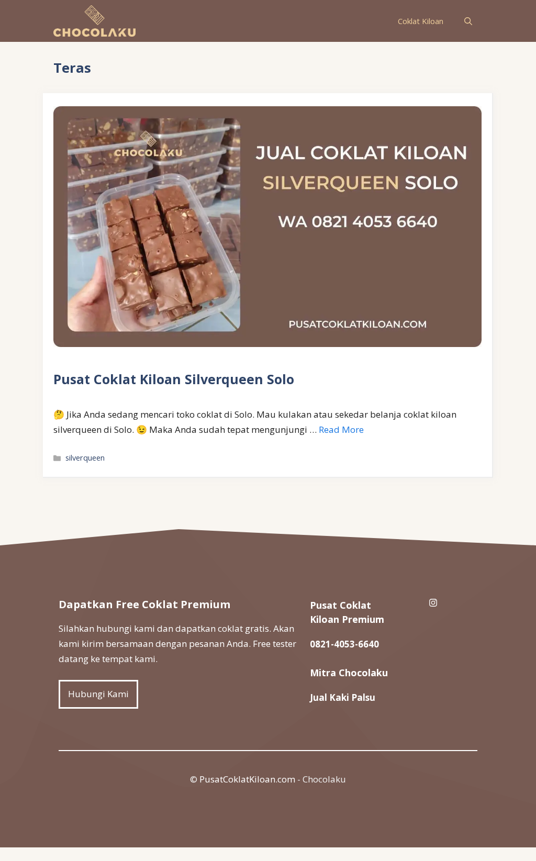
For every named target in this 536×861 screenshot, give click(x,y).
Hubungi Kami (98, 694)
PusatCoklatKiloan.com (247, 779)
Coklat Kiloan (420, 21)
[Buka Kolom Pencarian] (468, 21)
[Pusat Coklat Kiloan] (94, 21)
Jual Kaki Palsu (342, 697)
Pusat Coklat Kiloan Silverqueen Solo (173, 379)
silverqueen (85, 458)
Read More (341, 429)
